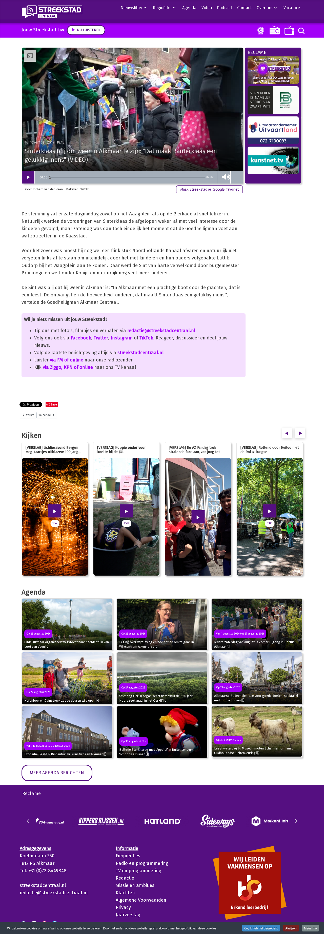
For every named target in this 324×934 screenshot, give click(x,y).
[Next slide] (296, 821)
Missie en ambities (135, 885)
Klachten (125, 893)
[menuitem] (135, 7)
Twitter (101, 338)
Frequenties (128, 856)
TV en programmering (138, 871)
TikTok (146, 338)
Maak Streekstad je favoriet (209, 189)
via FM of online (66, 360)
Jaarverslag (128, 915)
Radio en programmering (142, 863)
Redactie (125, 878)
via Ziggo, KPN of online (68, 367)
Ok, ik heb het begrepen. (261, 928)
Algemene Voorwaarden (141, 900)
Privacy (123, 907)
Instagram (122, 338)
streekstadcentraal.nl (140, 352)
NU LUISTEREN (273, 30)
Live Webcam (259, 30)
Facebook (81, 338)
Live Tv (288, 30)
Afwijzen (291, 928)
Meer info (310, 928)
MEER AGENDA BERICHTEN (57, 773)
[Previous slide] (28, 821)
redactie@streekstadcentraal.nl (161, 330)
